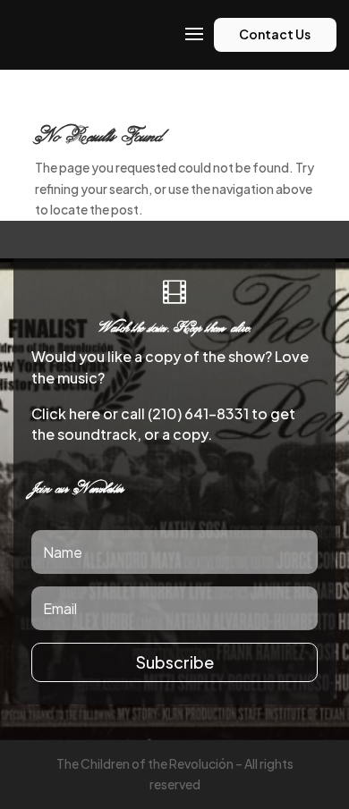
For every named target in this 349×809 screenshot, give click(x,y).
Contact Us (275, 34)
